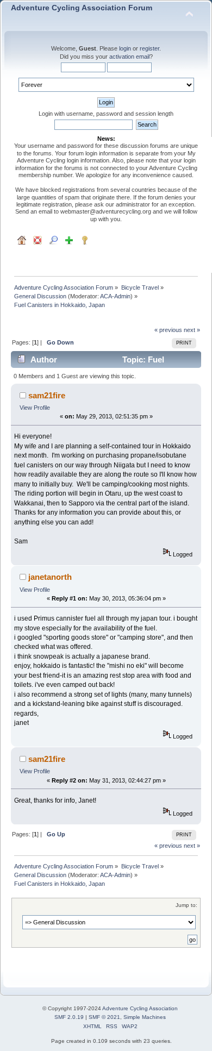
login (125, 48)
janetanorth (50, 576)
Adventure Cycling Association (140, 1008)
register (149, 48)
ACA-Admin (115, 296)
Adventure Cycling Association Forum (81, 8)
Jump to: (186, 905)
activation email (129, 56)
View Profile (35, 407)
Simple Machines (144, 1017)
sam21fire (46, 395)
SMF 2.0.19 (69, 1017)
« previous (168, 330)
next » (192, 330)
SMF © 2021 (104, 1017)
